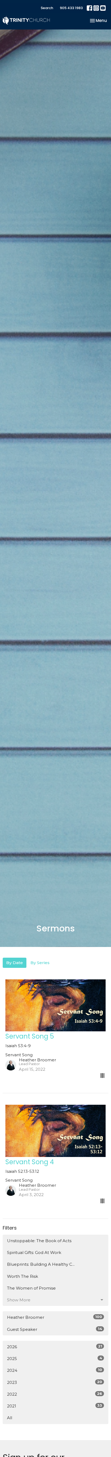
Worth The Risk (22, 1276)
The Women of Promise (31, 1288)
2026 (54, 1346)
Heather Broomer (54, 1317)
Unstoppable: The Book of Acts (39, 1240)
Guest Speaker (54, 1329)
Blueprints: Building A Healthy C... (41, 1264)
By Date (14, 962)
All (9, 1417)
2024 (54, 1370)
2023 (54, 1382)
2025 (54, 1358)
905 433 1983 (71, 7)
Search (47, 7)
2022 (54, 1394)
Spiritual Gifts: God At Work (34, 1252)
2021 (54, 1406)
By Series (40, 962)
